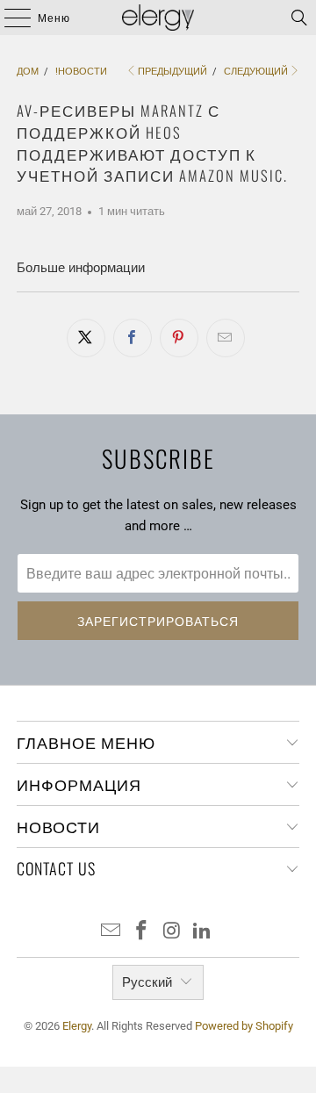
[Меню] (9, 17)
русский (147, 982)
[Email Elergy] (111, 932)
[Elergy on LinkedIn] (203, 932)
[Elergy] (158, 17)
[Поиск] (299, 17)
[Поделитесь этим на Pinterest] (179, 338)
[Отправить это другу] (225, 338)
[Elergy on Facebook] (142, 932)
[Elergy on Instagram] (173, 932)
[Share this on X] (86, 338)
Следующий (256, 71)
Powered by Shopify (244, 1025)
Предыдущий (172, 71)
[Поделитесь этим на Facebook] (132, 338)
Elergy (76, 1025)
